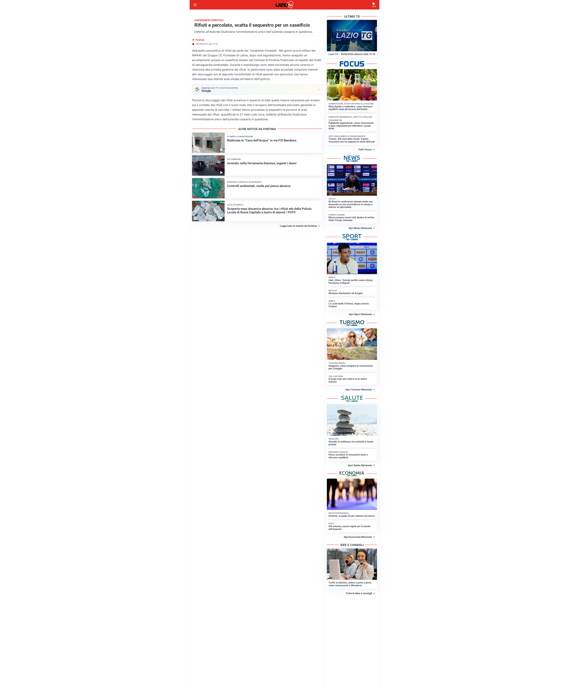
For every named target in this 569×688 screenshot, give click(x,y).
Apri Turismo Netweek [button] (359, 389)
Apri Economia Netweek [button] (358, 536)
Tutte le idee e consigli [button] (359, 593)
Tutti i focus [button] (365, 149)
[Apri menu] (195, 5)
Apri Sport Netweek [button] (360, 314)
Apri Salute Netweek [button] (360, 465)
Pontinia (199, 39)
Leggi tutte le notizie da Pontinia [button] (298, 225)
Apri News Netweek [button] (360, 228)
